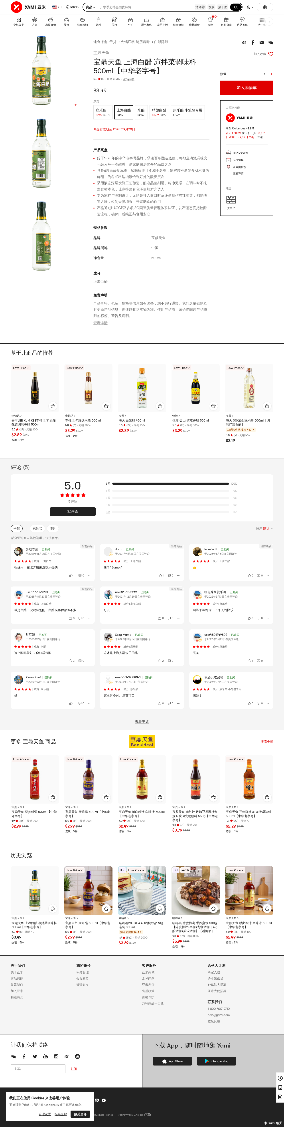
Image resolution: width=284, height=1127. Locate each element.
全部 (17, 528)
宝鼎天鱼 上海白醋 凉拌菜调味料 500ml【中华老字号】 (34, 925)
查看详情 (100, 323)
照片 (53, 528)
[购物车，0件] (265, 7)
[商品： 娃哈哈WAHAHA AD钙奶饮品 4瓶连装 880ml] (142, 890)
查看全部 (267, 741)
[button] (72, 7)
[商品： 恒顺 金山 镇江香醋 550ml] (196, 388)
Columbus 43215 (243, 128)
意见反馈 (214, 1021)
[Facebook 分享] (253, 42)
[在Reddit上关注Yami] (77, 1056)
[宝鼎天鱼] (142, 741)
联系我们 (17, 984)
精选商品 (17, 997)
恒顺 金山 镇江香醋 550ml (190, 420)
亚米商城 (148, 972)
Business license (103, 1114)
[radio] (102, 112)
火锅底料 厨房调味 (135, 42)
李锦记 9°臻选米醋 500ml (83, 420)
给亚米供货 (215, 978)
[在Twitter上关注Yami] (34, 1056)
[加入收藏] (270, 54)
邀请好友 (82, 984)
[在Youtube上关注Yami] (45, 1056)
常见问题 (148, 978)
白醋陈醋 (161, 42)
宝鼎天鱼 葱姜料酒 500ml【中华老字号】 (34, 814)
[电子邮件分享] (261, 42)
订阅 (74, 1069)
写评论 (72, 512)
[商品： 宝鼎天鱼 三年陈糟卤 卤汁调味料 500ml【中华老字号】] (249, 779)
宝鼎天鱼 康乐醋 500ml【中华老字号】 (87, 814)
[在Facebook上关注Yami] (24, 1056)
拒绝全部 (61, 1114)
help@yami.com (219, 1015)
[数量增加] (271, 74)
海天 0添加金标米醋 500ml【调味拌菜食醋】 (248, 422)
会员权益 (82, 978)
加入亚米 (17, 991)
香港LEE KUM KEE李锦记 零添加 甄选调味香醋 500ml (34, 422)
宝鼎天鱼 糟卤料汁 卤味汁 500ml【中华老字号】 (142, 814)
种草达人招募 (217, 984)
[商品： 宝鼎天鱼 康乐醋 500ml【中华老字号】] (88, 779)
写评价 (130, 79)
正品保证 (17, 978)
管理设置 (45, 1114)
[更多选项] (89, 576)
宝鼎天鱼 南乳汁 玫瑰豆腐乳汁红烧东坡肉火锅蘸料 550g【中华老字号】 (195, 816)
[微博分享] (244, 42)
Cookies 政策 (53, 1105)
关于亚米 (17, 972)
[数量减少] (257, 74)
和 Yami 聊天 (273, 1123)
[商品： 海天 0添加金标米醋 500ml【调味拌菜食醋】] (249, 388)
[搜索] (236, 7)
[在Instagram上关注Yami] (56, 1056)
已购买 (37, 528)
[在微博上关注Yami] (66, 1056)
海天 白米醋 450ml (132, 420)
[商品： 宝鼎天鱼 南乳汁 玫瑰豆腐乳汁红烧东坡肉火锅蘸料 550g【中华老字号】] (196, 779)
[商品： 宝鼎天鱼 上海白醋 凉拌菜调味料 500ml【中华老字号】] (35, 890)
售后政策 (148, 991)
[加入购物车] (52, 406)
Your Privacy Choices (130, 1114)
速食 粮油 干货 (104, 42)
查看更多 (142, 722)
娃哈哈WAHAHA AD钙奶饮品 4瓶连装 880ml (141, 925)
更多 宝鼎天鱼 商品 (33, 742)
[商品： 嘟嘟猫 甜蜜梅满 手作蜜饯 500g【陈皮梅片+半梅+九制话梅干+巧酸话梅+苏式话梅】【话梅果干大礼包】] (196, 890)
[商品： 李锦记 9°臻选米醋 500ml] (88, 388)
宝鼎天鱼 (101, 53)
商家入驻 (214, 972)
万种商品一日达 (153, 1003)
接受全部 (80, 1114)
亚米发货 (148, 984)
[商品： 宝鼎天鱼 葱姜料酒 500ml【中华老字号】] (35, 779)
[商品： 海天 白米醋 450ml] (142, 388)
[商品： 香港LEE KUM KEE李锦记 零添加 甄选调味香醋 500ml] (35, 388)
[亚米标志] (29, 7)
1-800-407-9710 (219, 1008)
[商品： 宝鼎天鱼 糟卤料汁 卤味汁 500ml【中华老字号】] (142, 779)
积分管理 (82, 972)
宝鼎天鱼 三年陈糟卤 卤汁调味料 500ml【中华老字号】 (248, 814)
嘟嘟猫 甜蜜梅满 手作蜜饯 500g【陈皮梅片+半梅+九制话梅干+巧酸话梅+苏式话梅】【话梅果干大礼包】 (194, 927)
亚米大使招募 (217, 991)
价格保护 (148, 997)
